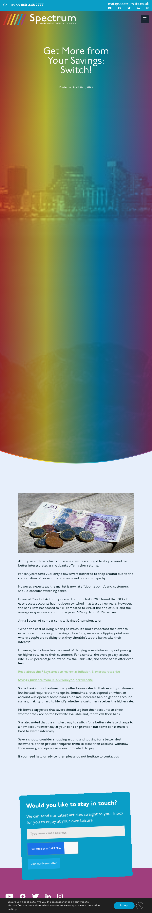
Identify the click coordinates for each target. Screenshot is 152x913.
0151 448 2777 (32, 5)
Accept (124, 905)
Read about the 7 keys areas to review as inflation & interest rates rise (69, 672)
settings (12, 909)
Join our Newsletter (44, 864)
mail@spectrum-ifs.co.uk (128, 4)
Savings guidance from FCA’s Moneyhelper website (55, 680)
